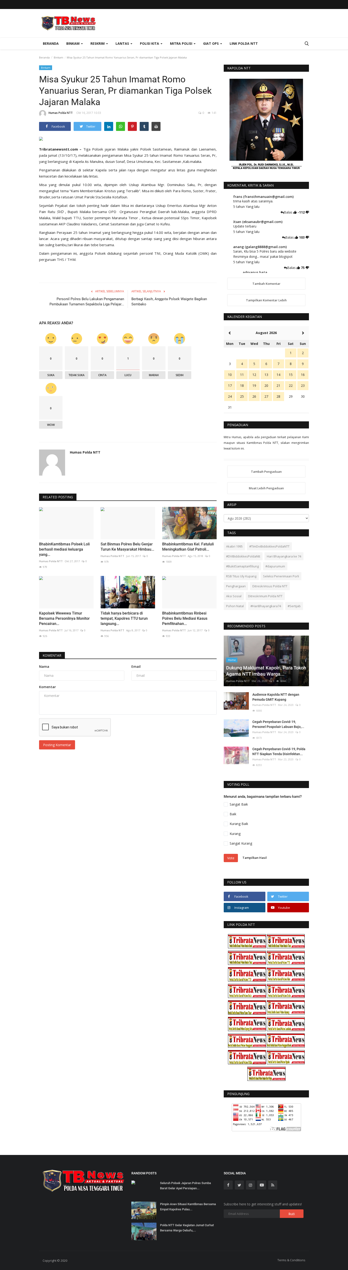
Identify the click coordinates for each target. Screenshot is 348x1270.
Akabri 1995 (234, 546)
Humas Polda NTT (61, 113)
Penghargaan (236, 586)
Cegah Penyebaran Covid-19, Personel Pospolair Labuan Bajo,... (278, 724)
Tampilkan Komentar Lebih (266, 300)
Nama (44, 666)
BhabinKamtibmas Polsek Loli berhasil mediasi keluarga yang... (64, 549)
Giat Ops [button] (211, 43)
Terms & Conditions (291, 1260)
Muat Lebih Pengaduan (266, 488)
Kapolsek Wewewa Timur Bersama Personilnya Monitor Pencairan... (64, 618)
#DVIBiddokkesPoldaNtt (243, 556)
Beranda (51, 43)
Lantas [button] (123, 43)
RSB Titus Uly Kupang (241, 576)
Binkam (58, 57)
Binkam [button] (73, 43)
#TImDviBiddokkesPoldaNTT (269, 546)
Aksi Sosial (233, 596)
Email (136, 666)
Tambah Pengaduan (266, 471)
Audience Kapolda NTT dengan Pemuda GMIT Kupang (275, 697)
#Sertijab (294, 606)
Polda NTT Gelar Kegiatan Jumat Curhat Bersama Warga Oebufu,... (187, 1227)
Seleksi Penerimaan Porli (281, 576)
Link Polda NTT (244, 43)
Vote (230, 858)
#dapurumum (275, 566)
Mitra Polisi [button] (181, 43)
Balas (288, 212)
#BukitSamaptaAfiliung (242, 566)
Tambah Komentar (266, 283)
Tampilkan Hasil (254, 858)
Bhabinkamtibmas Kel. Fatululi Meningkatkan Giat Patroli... (188, 547)
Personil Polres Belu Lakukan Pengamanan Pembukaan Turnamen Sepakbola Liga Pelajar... (86, 301)
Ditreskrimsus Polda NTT (269, 586)
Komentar (52, 655)
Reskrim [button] (98, 43)
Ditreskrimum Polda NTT (265, 596)
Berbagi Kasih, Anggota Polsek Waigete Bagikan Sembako (169, 301)
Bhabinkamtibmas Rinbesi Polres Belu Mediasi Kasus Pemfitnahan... (184, 618)
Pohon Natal (235, 606)
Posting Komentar (57, 745)
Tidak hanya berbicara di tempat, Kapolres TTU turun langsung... (124, 618)
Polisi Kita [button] (150, 43)
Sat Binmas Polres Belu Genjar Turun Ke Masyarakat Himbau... (127, 547)
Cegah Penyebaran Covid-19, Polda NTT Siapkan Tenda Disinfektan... (278, 751)
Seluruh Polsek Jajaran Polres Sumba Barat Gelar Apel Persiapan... (185, 1185)
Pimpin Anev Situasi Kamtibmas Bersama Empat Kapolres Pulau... (188, 1206)
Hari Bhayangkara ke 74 (284, 556)
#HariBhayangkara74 (265, 606)
